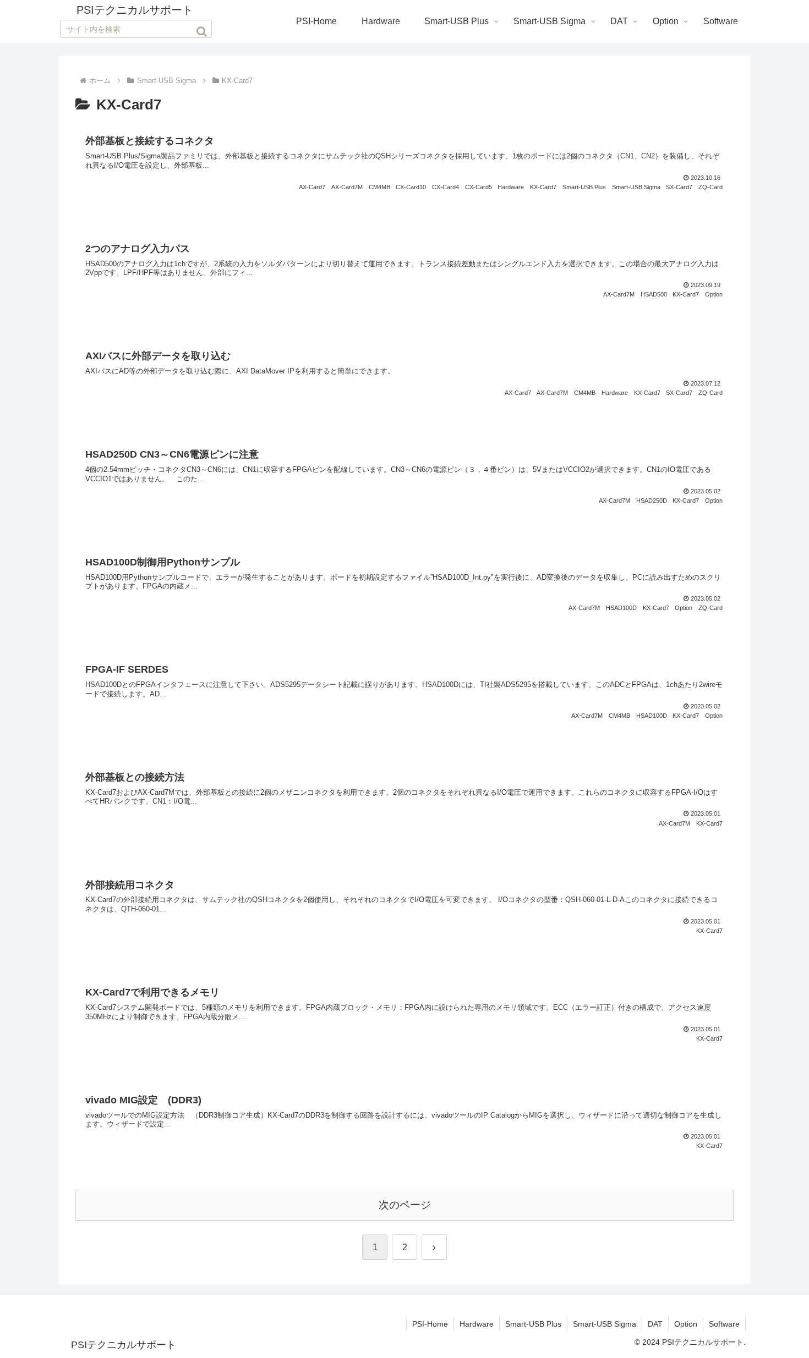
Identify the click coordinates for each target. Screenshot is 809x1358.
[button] (201, 31)
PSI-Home (430, 1323)
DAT (655, 1323)
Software (724, 1323)
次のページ (405, 1205)
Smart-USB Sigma (604, 1323)
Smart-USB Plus (533, 1323)
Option (685, 1323)
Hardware (477, 1323)
